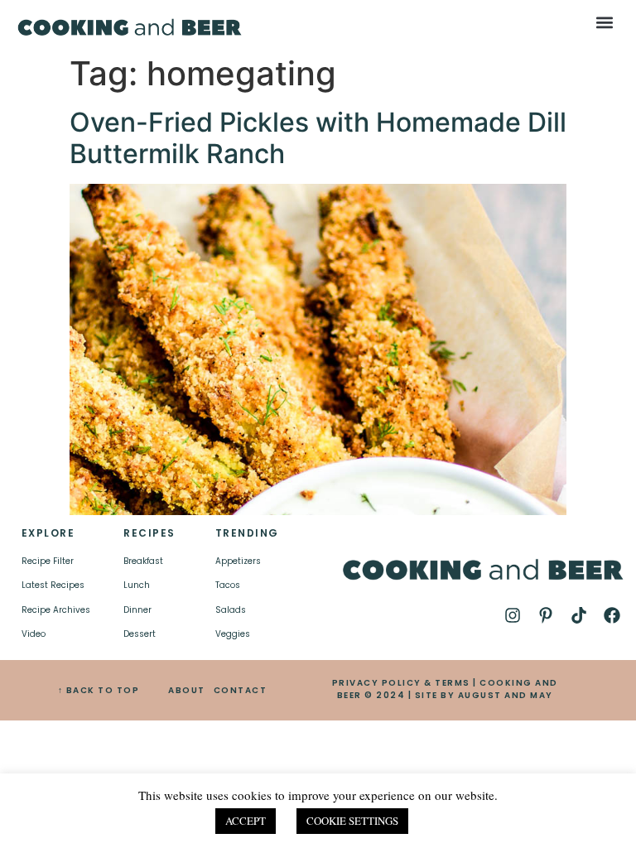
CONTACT (240, 690)
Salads (230, 610)
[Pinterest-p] (545, 615)
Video (34, 634)
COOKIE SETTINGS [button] (352, 820)
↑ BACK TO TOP (99, 690)
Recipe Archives (56, 610)
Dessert (139, 634)
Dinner (137, 610)
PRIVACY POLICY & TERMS (401, 683)
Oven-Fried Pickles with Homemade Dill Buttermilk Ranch (318, 138)
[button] (605, 22)
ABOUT (186, 690)
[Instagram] (512, 615)
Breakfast (143, 561)
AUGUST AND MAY (505, 695)
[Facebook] (612, 615)
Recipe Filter (48, 561)
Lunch (136, 585)
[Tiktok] (578, 615)
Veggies (232, 634)
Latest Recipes (53, 585)
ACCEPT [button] (245, 820)
